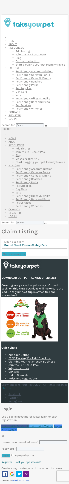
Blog (18, 57)
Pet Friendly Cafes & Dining (33, 78)
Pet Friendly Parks (27, 85)
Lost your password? (28, 462)
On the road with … (27, 61)
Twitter (13, 397)
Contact (13, 371)
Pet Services (23, 105)
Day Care (21, 91)
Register (6, 462)
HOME (12, 41)
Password (8, 448)
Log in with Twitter (41, 426)
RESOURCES (16, 47)
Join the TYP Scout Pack (31, 54)
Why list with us (18, 368)
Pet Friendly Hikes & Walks (33, 98)
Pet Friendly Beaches (29, 81)
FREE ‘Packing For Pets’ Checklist (29, 358)
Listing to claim (14, 241)
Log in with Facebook (15, 426)
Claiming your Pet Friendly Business (31, 361)
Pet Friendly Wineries (29, 108)
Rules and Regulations (23, 378)
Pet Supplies (23, 88)
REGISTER (14, 115)
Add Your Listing (18, 354)
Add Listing (23, 51)
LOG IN (12, 118)
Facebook (14, 394)
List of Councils (18, 375)
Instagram (15, 401)
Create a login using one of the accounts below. (31, 468)
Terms (7, 388)
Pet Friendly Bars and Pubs (33, 101)
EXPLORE (14, 68)
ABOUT (12, 44)
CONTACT (14, 112)
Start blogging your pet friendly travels (40, 64)
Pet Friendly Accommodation (34, 71)
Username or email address (20, 442)
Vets (18, 95)
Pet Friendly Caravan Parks (33, 74)
